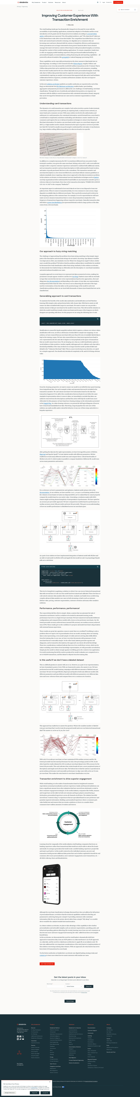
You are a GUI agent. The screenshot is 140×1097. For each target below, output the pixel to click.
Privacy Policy (84, 992)
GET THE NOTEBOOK (47, 964)
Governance (53, 1048)
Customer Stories (35, 1042)
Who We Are (110, 1030)
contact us (43, 955)
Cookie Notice (34, 1087)
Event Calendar (91, 1056)
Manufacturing (72, 1036)
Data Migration (72, 1057)
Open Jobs (109, 1040)
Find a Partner (34, 1051)
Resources (58, 2)
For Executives (34, 1032)
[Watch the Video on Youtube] (23, 1039)
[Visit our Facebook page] (20, 1036)
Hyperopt (43, 454)
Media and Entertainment (75, 1038)
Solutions (50, 2)
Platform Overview (54, 1030)
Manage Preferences (10, 1092)
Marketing (71, 1055)
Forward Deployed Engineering (76, 1060)
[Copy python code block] (98, 567)
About (64, 2)
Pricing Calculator (54, 1061)
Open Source (53, 1063)
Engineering (24, 6)
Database (52, 1046)
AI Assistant (53, 1032)
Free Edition (90, 1042)
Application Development (56, 1034)
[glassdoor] (20, 1039)
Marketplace (53, 1068)
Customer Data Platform (56, 1040)
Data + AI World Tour (93, 1052)
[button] (100, 2)
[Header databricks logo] (23, 2)
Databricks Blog (91, 1061)
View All (71, 1044)
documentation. (45, 492)
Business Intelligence (55, 1038)
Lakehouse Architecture (37, 1036)
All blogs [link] (19, 6)
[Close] (49, 1081)
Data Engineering (54, 1042)
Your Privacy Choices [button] (57, 1087)
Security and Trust (111, 1052)
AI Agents (71, 1049)
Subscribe (89, 986)
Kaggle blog (47, 403)
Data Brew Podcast (92, 1065)
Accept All (45, 1092)
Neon (51, 1050)
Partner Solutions (35, 1057)
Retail (70, 1042)
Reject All (34, 1092)
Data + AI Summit (92, 1050)
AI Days (89, 1054)
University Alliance (92, 1044)
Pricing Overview (54, 1059)
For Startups (34, 1034)
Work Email (50, 984)
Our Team (109, 1032)
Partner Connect (54, 1072)
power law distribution (55, 202)
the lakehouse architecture (65, 86)
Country (67, 984)
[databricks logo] (21, 1024)
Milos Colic (71, 25)
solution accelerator (53, 84)
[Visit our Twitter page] (23, 1036)
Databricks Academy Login (94, 1046)
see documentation (53, 281)
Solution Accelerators (64, 10)
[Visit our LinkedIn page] (18, 1036)
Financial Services (73, 1032)
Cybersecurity (72, 1053)
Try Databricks (118, 2)
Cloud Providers (35, 1055)
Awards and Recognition (112, 1047)
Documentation (91, 1028)
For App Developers (36, 1030)
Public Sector (72, 1040)
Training (89, 1037)
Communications (73, 1030)
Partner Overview (35, 1047)
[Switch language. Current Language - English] (98, 2)
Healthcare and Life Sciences (76, 1034)
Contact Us (109, 2)
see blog (75, 276)
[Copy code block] (98, 319)
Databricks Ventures (111, 1034)
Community (90, 1033)
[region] (26, 1088)
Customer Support (92, 1030)
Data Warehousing (54, 1044)
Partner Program (35, 1049)
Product (44, 2)
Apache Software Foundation (91, 1081)
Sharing (52, 1054)
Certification (91, 1040)
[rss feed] (18, 1039)
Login (103, 2)
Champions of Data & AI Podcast (96, 1067)
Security (52, 1052)
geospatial (65, 57)
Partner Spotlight (35, 1053)
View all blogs (70, 1001)
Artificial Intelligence (55, 1036)
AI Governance (72, 1051)
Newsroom (109, 1049)
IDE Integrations (54, 1070)
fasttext (96, 177)
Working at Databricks (112, 1042)
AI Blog (89, 1063)
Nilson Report (77, 63)
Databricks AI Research (36, 1038)
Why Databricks (36, 2)
